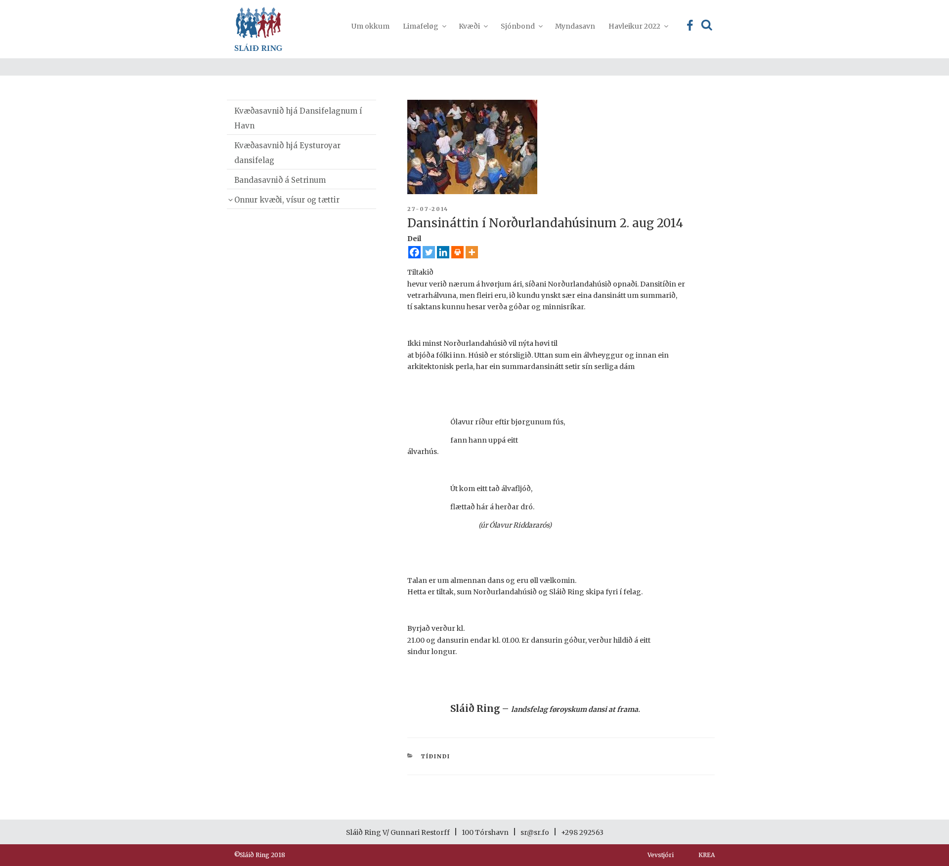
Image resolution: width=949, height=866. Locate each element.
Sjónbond (518, 26)
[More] (472, 252)
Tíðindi (435, 756)
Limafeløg (420, 26)
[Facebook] (414, 252)
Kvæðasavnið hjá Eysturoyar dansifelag (287, 153)
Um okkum (370, 26)
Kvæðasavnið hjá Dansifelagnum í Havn (298, 118)
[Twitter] (429, 252)
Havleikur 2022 (634, 26)
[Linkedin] (443, 252)
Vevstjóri (660, 855)
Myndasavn (575, 26)
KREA (706, 855)
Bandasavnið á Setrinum (280, 180)
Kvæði (469, 26)
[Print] (457, 252)
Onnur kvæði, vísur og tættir (287, 200)
